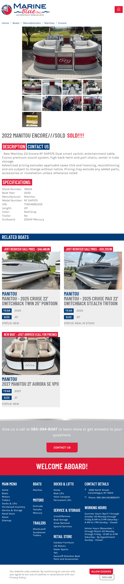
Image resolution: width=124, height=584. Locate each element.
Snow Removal (62, 523)
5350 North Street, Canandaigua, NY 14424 (100, 491)
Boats (5, 493)
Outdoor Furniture (64, 542)
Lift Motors (60, 545)
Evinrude (38, 506)
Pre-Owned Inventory (13, 506)
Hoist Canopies (62, 496)
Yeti (56, 552)
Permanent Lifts (62, 500)
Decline (107, 577)
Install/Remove (62, 516)
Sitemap (6, 520)
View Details (31, 270)
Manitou (29, 298)
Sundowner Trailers (39, 534)
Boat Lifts (59, 493)
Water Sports (61, 549)
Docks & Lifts (9, 503)
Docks (57, 489)
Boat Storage (61, 519)
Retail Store (8, 513)
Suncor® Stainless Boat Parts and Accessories (67, 557)
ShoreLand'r (39, 529)
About (5, 517)
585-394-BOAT (44, 429)
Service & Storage (12, 510)
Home (5, 489)
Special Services (63, 526)
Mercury (37, 512)
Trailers (6, 500)
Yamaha (37, 509)
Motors (6, 496)
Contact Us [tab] (38, 146)
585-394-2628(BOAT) (108, 497)
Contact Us (62, 447)
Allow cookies (101, 571)
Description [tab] (14, 146)
